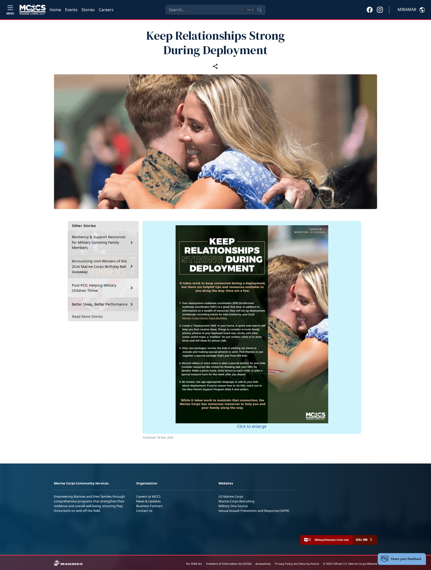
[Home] (32, 9)
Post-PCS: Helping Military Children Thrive (94, 288)
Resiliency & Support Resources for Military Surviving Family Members (98, 242)
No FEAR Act (194, 564)
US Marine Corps (230, 496)
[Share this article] (215, 66)
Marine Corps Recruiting (236, 501)
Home (55, 9)
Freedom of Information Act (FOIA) (228, 564)
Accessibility (263, 564)
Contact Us (144, 510)
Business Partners (149, 506)
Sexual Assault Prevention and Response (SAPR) (253, 510)
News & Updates (148, 501)
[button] (370, 9)
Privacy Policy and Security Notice (297, 564)
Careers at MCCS (148, 496)
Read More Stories (87, 316)
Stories (88, 9)
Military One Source (233, 506)
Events (71, 9)
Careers (106, 9)
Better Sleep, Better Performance (100, 304)
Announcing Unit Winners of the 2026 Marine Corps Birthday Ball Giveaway (99, 266)
